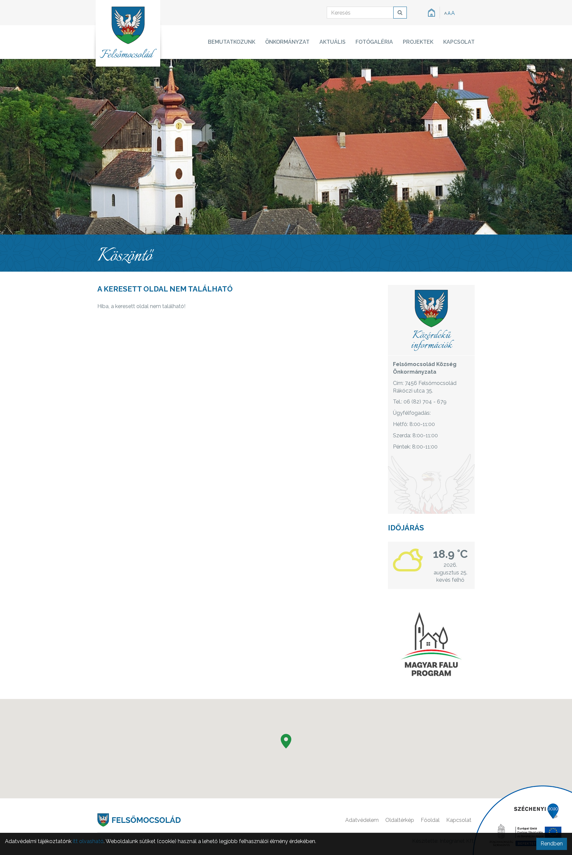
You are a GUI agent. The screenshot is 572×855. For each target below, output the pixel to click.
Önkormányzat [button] (287, 42)
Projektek (418, 42)
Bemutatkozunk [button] (231, 42)
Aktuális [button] (332, 42)
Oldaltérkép (399, 820)
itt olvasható (88, 841)
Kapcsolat (459, 42)
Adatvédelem (362, 820)
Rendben (552, 843)
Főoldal (430, 820)
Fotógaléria (374, 42)
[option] (286, 147)
